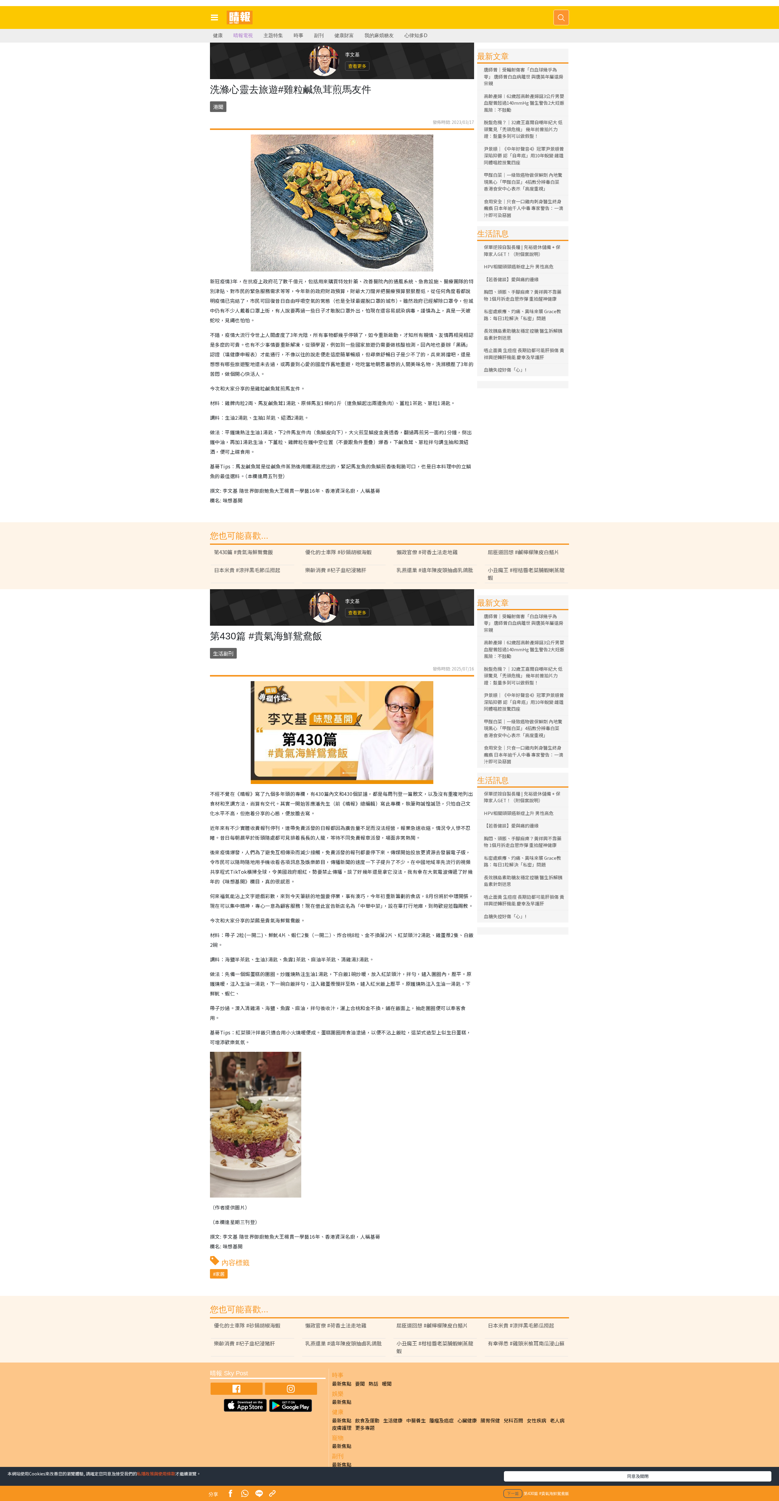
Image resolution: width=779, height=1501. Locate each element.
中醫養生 (416, 1420)
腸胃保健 (490, 1420)
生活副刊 (223, 653)
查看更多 (357, 66)
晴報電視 (243, 35)
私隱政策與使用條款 (156, 1474)
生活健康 (393, 1420)
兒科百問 (513, 1420)
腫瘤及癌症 (441, 1420)
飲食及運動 (367, 1420)
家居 (220, 1274)
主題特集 (273, 35)
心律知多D (416, 35)
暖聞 (387, 1383)
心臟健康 (467, 1420)
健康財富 (344, 35)
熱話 (373, 1383)
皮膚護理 (341, 1427)
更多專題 (365, 1427)
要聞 (360, 1383)
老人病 (557, 1420)
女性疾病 (536, 1420)
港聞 (218, 106)
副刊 (319, 35)
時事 (298, 35)
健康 (218, 35)
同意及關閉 (637, 1476)
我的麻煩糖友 (379, 35)
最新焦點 (341, 1383)
